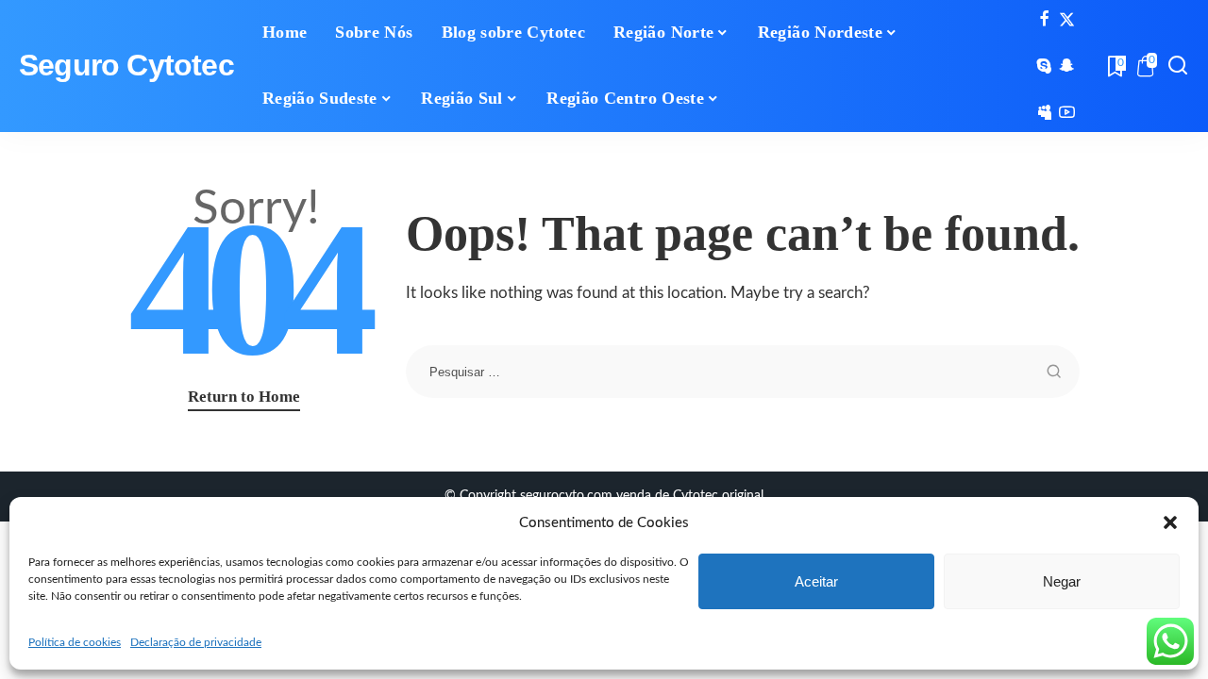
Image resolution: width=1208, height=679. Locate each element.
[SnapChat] (1067, 66)
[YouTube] (1067, 112)
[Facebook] (1044, 20)
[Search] (1177, 66)
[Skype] (1044, 66)
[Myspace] (1044, 112)
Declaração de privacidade (195, 642)
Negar (1062, 581)
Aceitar (816, 581)
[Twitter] (1067, 20)
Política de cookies (74, 642)
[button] (1170, 522)
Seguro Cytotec (126, 65)
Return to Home (244, 397)
